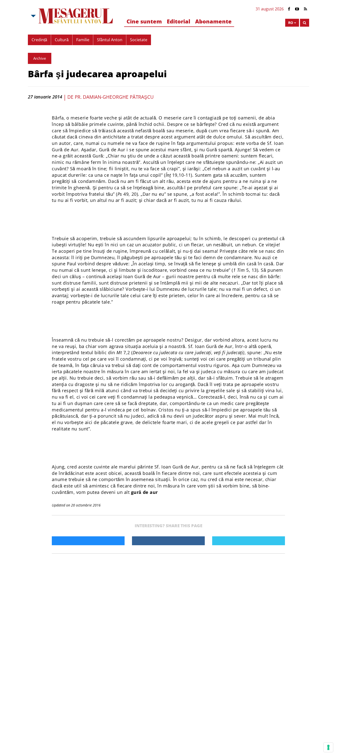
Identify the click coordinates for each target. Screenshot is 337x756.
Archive (39, 58)
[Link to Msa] (76, 16)
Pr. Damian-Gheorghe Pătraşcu (114, 97)
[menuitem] (144, 21)
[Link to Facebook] (289, 9)
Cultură (62, 39)
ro (290, 22)
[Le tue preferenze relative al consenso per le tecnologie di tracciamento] (328, 747)
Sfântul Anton (109, 39)
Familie (82, 39)
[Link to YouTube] (297, 9)
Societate (138, 39)
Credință (39, 39)
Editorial (178, 21)
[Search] (304, 23)
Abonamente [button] (213, 21)
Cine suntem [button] (144, 21)
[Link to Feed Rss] (305, 9)
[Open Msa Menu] (33, 16)
